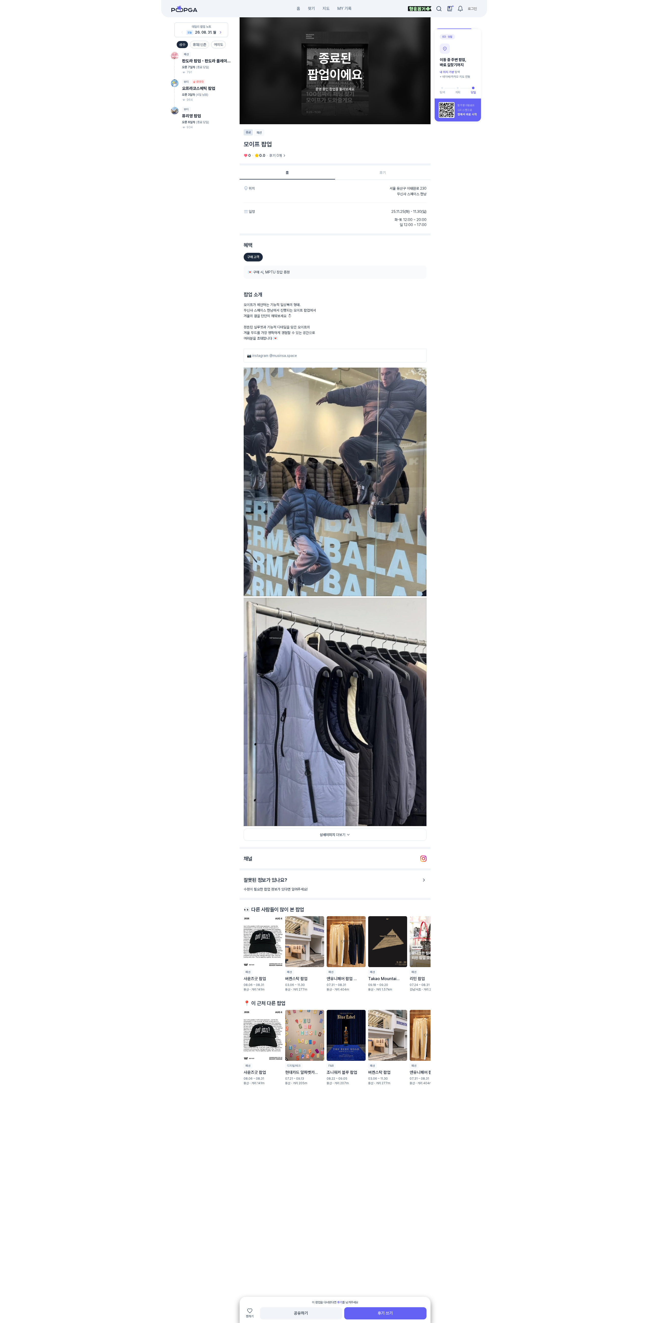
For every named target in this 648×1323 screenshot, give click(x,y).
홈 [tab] (287, 172)
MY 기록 (344, 8)
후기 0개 (275, 156)
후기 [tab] (383, 172)
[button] (263, 954)
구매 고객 (253, 257)
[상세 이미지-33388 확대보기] (335, 482)
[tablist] (335, 172)
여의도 (218, 45)
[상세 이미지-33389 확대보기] (335, 712)
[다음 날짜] (220, 32)
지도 (326, 8)
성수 (182, 45)
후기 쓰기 (385, 1313)
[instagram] (423, 859)
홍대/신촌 (199, 45)
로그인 (472, 9)
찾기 (311, 8)
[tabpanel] (335, 649)
